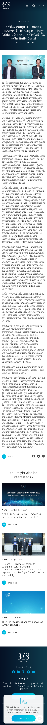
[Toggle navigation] (27, 6)
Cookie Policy (33, 712)
